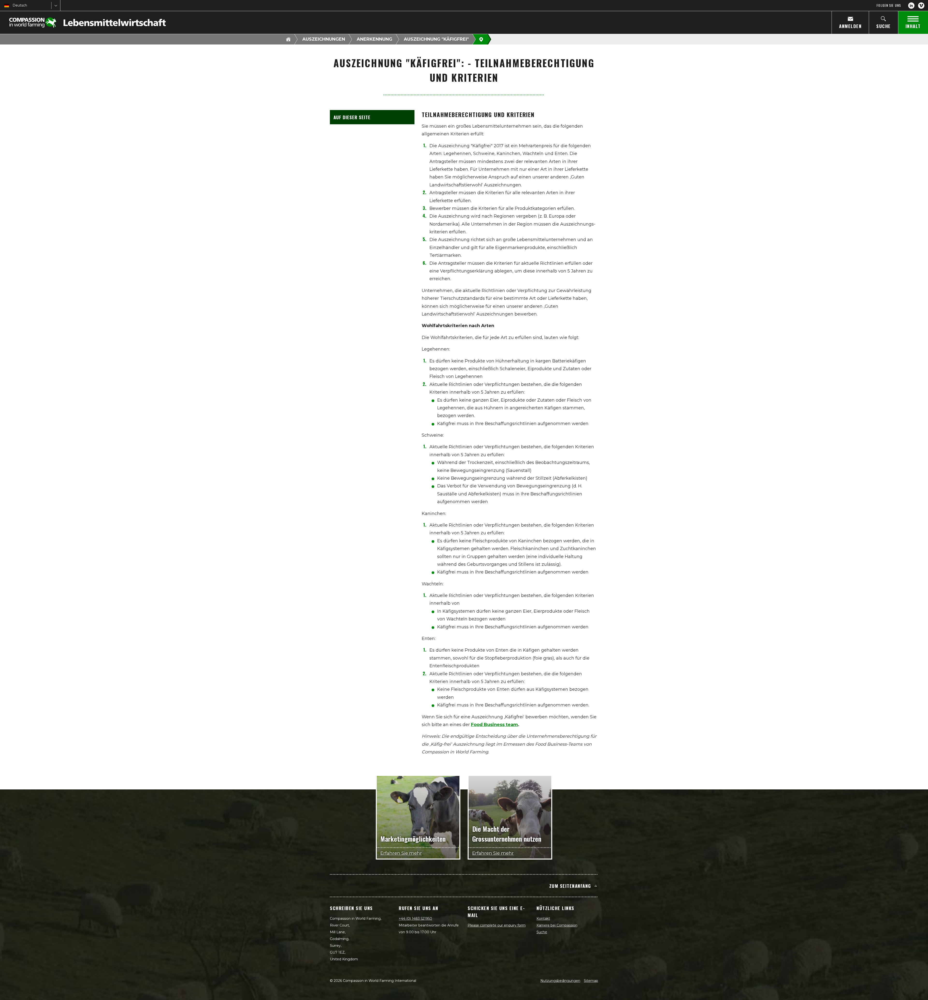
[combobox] (13, 5)
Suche (541, 932)
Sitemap (591, 980)
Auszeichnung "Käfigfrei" (436, 39)
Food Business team (494, 724)
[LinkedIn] (911, 5)
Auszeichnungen (323, 39)
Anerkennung (374, 39)
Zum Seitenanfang (570, 885)
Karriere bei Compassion (556, 925)
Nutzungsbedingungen (560, 980)
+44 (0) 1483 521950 (415, 918)
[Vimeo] (921, 5)
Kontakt (543, 918)
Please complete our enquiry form (497, 925)
